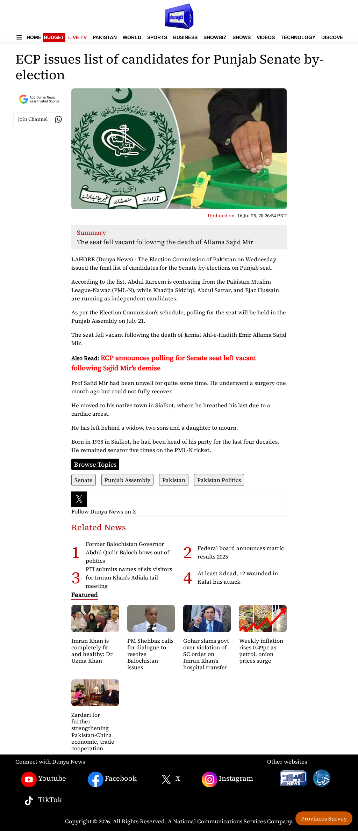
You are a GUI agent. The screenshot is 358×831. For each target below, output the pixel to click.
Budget (54, 37)
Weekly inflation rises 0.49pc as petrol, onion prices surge (261, 651)
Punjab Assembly (127, 480)
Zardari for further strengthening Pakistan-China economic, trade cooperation (92, 731)
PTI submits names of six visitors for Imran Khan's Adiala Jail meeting (129, 577)
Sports (157, 37)
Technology (298, 37)
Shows (241, 37)
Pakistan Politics (219, 480)
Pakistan (105, 37)
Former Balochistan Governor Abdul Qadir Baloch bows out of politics (127, 552)
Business (185, 37)
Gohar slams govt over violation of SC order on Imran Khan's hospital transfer (206, 654)
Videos (266, 37)
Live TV (77, 37)
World (132, 37)
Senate (83, 480)
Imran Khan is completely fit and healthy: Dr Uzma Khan (92, 651)
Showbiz (215, 37)
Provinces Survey (324, 818)
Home (34, 37)
